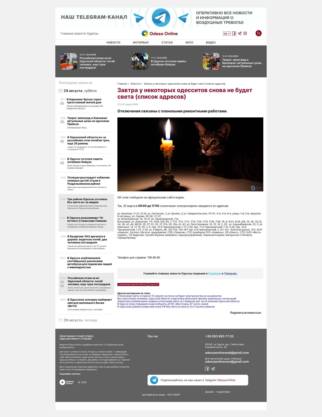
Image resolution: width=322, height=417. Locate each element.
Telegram (230, 273)
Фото (189, 42)
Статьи (167, 42)
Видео (211, 42)
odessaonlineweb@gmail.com (227, 352)
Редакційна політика (70, 374)
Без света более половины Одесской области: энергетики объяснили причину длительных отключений (176, 298)
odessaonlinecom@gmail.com (227, 361)
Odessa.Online (226, 380)
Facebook (214, 273)
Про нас (153, 336)
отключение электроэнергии (133, 284)
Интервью (141, 42)
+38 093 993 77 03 (219, 336)
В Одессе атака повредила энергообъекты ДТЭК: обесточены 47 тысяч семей (162, 303)
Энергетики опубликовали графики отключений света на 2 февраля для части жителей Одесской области (178, 301)
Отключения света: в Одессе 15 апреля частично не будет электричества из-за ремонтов (169, 295)
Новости (113, 42)
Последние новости (75, 83)
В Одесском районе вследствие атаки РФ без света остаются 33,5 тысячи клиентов (166, 306)
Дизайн (209, 391)
